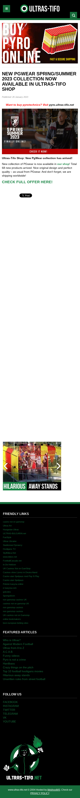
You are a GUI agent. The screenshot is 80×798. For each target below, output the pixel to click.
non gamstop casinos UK (15, 599)
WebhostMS (53, 789)
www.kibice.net (10, 557)
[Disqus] (40, 247)
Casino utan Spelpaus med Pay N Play (21, 576)
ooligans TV (9, 549)
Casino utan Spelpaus (13, 580)
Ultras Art (7, 525)
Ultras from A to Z (13, 647)
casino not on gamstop (13, 522)
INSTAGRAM (11, 705)
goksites (7, 592)
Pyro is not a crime (14, 659)
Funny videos (11, 655)
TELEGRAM (10, 713)
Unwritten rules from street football (24, 679)
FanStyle (7, 537)
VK (4, 717)
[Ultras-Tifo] (40, 7)
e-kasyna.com (10, 588)
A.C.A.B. (8, 651)
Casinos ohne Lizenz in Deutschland (20, 572)
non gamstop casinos (13, 607)
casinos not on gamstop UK (16, 603)
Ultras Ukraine (10, 541)
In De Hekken (9, 564)
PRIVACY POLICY (39, 793)
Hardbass (9, 663)
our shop (63, 163)
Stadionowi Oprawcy (12, 545)
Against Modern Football (18, 644)
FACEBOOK (10, 702)
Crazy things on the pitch (18, 667)
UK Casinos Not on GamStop (16, 568)
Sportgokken (9, 596)
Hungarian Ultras (11, 529)
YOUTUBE (9, 721)
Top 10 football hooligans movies (23, 671)
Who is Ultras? (12, 640)
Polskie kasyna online (13, 584)
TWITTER (9, 709)
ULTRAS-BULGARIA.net (14, 533)
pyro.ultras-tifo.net (61, 104)
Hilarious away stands (16, 675)
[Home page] (23, 757)
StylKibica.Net (9, 553)
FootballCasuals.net (12, 561)
